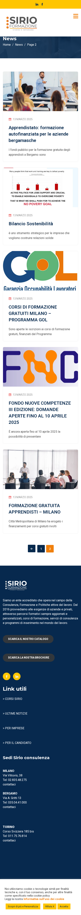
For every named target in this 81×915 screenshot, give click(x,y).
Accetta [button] (64, 906)
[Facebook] (6, 676)
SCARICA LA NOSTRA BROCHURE (28, 657)
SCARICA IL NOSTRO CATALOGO (28, 638)
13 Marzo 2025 (23, 119)
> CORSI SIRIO (12, 699)
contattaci (9, 784)
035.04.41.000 (17, 802)
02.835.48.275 (17, 780)
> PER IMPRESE (13, 728)
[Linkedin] (17, 676)
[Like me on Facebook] (42, 4)
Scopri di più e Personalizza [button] (23, 906)
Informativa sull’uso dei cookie (44, 899)
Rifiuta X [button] (49, 906)
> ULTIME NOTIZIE (15, 713)
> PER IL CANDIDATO (17, 743)
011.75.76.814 (17, 836)
